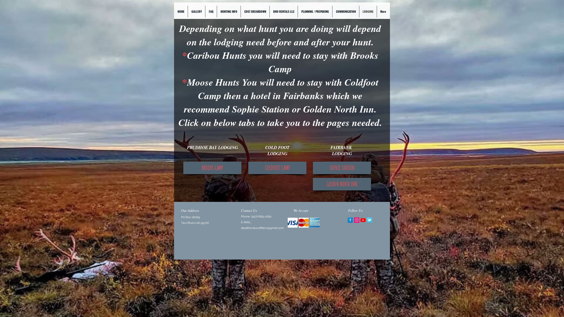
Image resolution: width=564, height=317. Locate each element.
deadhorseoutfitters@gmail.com (262, 228)
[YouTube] (363, 220)
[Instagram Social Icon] (356, 220)
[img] (293, 223)
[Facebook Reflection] (350, 220)
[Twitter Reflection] (369, 220)
